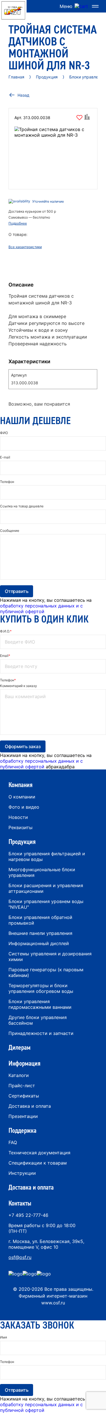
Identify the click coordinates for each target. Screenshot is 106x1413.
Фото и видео (23, 807)
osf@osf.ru (19, 1257)
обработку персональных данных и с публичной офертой (41, 608)
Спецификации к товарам (37, 1163)
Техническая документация (39, 1152)
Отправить (16, 591)
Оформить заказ (23, 746)
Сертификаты (23, 1096)
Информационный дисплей (38, 943)
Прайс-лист (21, 1085)
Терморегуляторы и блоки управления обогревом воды (40, 988)
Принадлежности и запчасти (40, 1033)
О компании (21, 797)
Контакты (19, 1203)
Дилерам (19, 1047)
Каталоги (18, 1075)
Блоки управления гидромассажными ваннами (40, 1004)
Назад (23, 95)
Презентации (23, 1116)
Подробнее (17, 223)
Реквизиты (20, 827)
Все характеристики (25, 247)
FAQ (12, 1142)
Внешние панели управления (40, 933)
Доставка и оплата (29, 1106)
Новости (18, 817)
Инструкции (22, 1173)
